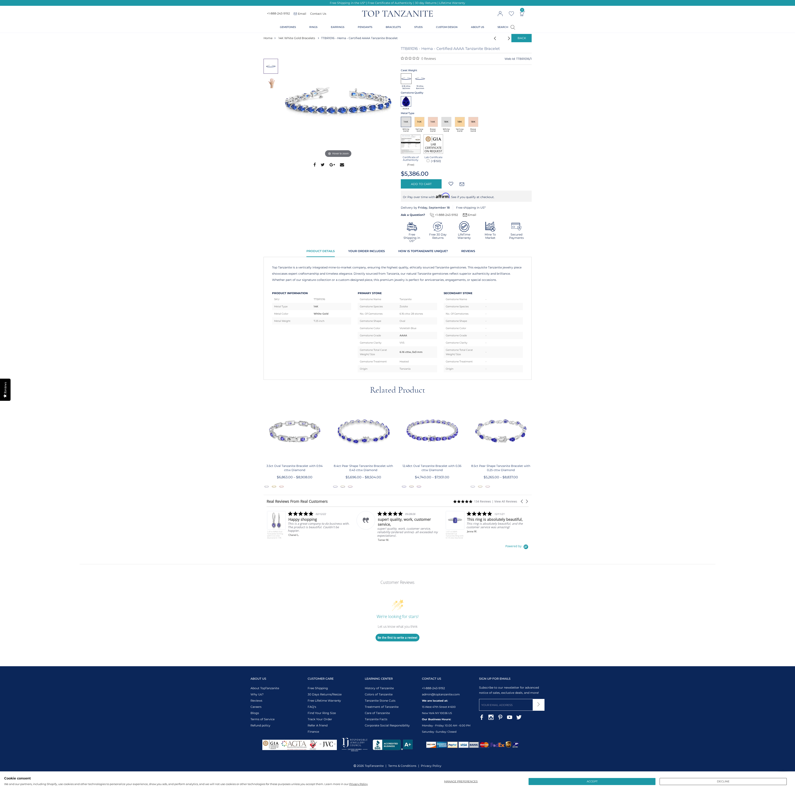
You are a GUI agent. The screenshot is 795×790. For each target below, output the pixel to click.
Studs (418, 27)
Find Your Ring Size (322, 713)
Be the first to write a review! (397, 638)
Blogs (255, 713)
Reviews (468, 251)
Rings (313, 27)
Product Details (320, 251)
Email (471, 215)
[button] (522, 501)
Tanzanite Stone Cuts (380, 700)
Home (268, 38)
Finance (313, 731)
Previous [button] (263, 445)
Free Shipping (318, 688)
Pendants (365, 27)
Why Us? (257, 694)
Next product (504, 38)
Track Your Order (320, 719)
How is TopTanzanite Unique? (423, 251)
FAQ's (312, 707)
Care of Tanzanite (377, 713)
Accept (592, 781)
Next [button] (532, 445)
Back (522, 38)
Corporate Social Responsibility (387, 725)
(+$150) (435, 161)
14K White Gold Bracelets (296, 38)
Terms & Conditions (402, 766)
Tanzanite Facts (376, 719)
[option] (338, 102)
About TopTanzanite (265, 688)
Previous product (494, 38)
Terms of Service (263, 719)
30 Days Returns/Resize (325, 694)
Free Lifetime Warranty (324, 700)
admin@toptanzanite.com (441, 694)
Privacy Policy (358, 784)
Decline (723, 781)
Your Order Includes (366, 251)
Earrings (337, 27)
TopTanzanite (374, 766)
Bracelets (393, 27)
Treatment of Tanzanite (382, 707)
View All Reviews (505, 501)
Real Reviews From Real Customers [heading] (297, 501)
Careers (256, 707)
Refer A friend (318, 725)
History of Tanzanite (379, 688)
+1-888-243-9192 (278, 14)
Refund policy (260, 725)
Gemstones (288, 27)
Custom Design (447, 27)
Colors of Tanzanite (379, 694)
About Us (477, 27)
